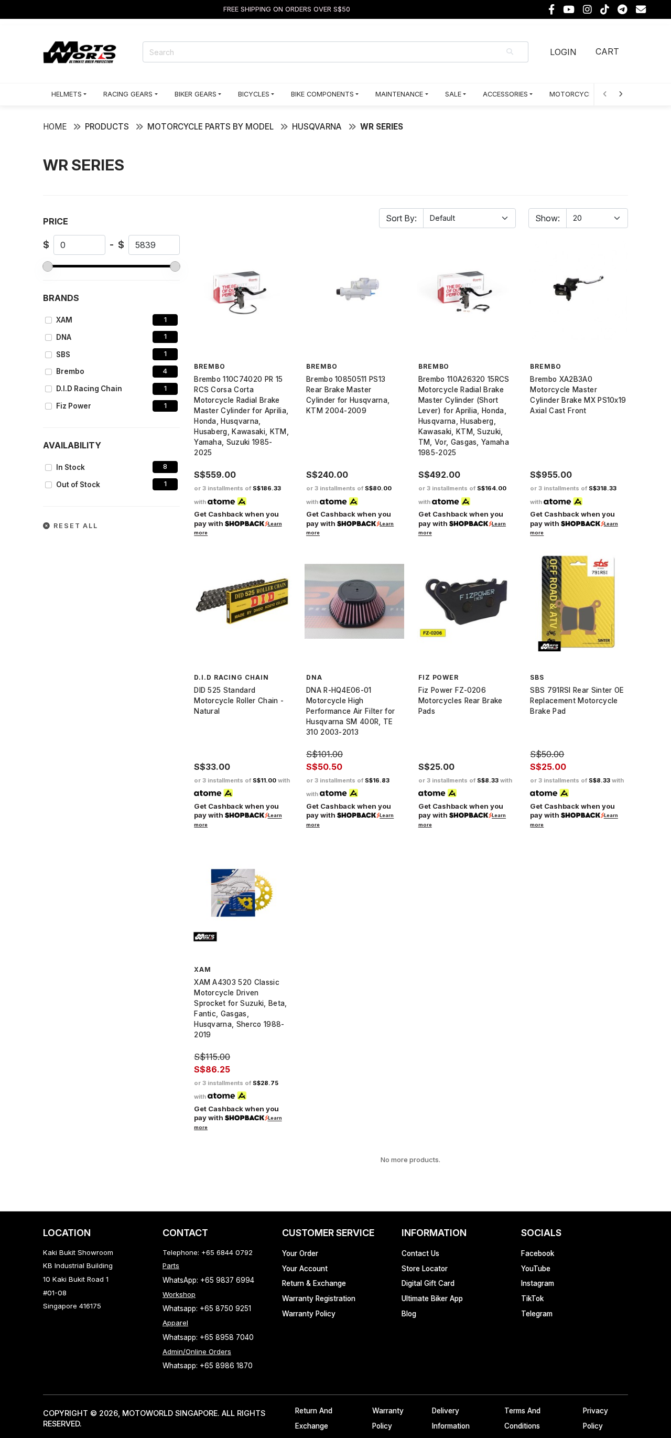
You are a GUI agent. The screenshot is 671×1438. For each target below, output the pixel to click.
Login (563, 52)
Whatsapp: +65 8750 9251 (207, 1308)
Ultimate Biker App (432, 1298)
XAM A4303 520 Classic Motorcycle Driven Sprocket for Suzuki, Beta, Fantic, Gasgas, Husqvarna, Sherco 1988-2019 (240, 1008)
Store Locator (425, 1268)
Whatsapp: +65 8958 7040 (208, 1337)
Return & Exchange (314, 1283)
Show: (547, 218)
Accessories (505, 94)
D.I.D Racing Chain (89, 388)
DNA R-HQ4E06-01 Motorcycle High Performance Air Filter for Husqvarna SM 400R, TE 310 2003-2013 (350, 711)
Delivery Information (451, 1418)
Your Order (300, 1253)
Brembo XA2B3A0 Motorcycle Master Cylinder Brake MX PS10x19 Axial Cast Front (578, 395)
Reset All (74, 526)
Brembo (70, 371)
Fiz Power (73, 406)
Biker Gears (196, 94)
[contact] (641, 10)
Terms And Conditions (522, 1418)
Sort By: (401, 218)
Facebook (537, 1253)
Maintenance (399, 94)
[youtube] (569, 10)
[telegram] (622, 10)
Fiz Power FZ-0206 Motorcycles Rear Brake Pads (460, 700)
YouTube (535, 1268)
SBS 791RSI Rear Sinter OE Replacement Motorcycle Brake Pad (577, 700)
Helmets (66, 94)
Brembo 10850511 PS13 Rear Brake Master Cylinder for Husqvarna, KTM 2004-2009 (347, 395)
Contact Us (420, 1253)
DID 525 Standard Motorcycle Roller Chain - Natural (239, 700)
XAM (64, 320)
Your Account (305, 1268)
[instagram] (587, 10)
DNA (63, 337)
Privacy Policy (595, 1418)
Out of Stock (78, 484)
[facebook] (551, 10)
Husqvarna (317, 127)
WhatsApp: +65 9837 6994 (208, 1280)
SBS (63, 354)
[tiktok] (604, 10)
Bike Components (322, 94)
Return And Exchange (313, 1418)
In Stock (70, 467)
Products (107, 127)
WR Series (381, 127)
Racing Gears (128, 94)
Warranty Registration (318, 1298)
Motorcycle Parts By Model (210, 127)
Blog (409, 1314)
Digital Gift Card (428, 1283)
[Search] (510, 51)
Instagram (537, 1283)
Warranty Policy (309, 1314)
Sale (453, 94)
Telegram (537, 1314)
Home (55, 127)
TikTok (532, 1298)
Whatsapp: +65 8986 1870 (208, 1365)
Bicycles (253, 94)
